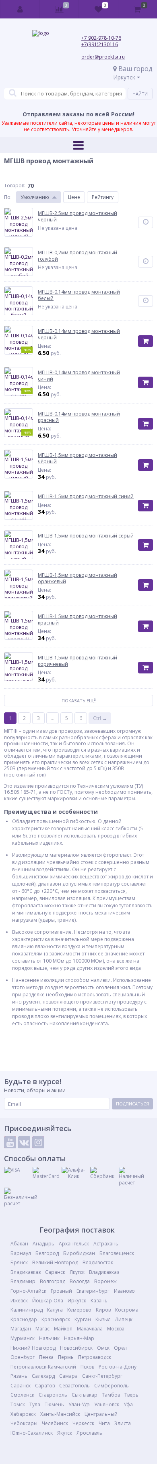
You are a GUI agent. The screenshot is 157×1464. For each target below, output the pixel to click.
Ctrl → (100, 718)
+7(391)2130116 (99, 44)
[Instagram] (38, 1142)
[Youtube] (10, 1142)
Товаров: (14, 185)
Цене (74, 197)
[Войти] (20, 9)
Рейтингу (103, 197)
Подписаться (132, 1104)
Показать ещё (79, 701)
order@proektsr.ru (103, 56)
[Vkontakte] (24, 1142)
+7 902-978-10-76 (101, 37)
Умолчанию (35, 197)
